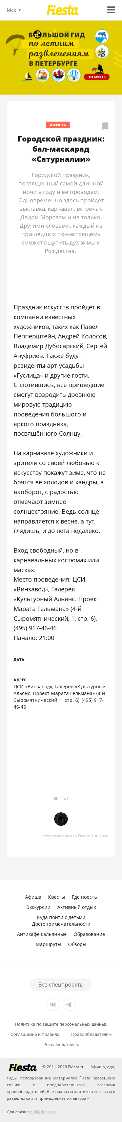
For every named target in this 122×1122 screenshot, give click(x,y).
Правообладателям (91, 1034)
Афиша (58, 124)
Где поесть (84, 897)
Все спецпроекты (61, 984)
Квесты (56, 897)
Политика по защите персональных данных (61, 1024)
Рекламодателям (61, 1044)
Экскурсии (38, 907)
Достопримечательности (61, 924)
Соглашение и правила (35, 1034)
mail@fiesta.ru (42, 1112)
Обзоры (77, 944)
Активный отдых (76, 907)
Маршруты (48, 944)
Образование (89, 934)
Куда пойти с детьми (61, 917)
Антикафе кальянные (42, 934)
